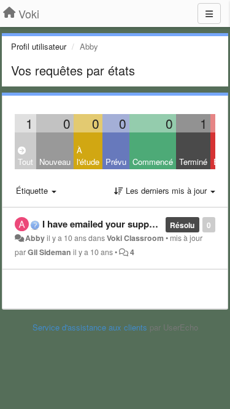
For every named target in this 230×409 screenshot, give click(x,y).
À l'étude (88, 155)
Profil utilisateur (38, 46)
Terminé (193, 161)
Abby (35, 237)
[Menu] (209, 13)
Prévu (115, 161)
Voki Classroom (135, 237)
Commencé (152, 161)
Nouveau (55, 161)
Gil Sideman (49, 252)
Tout (25, 161)
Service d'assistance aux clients (90, 327)
